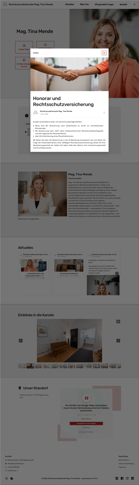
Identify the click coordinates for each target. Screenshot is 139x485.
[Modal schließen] (69, 242)
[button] (69, 74)
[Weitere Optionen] (104, 112)
